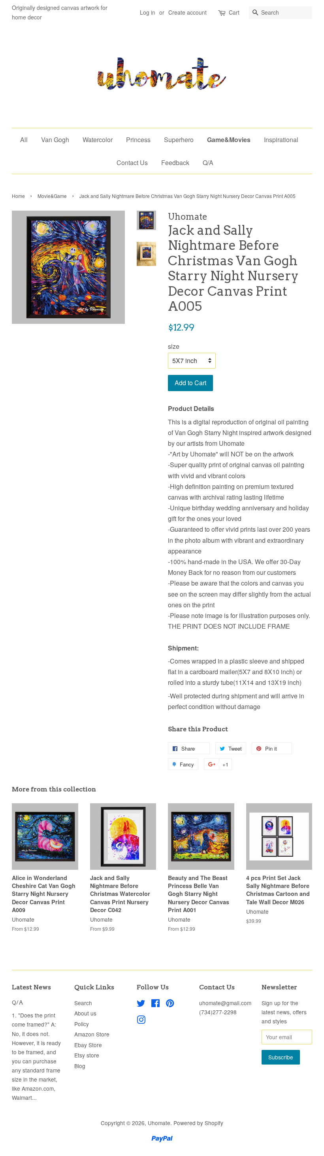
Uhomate (159, 1123)
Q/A (208, 162)
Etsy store (86, 1055)
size (173, 346)
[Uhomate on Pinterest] (170, 1004)
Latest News (31, 987)
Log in (147, 12)
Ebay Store (88, 1045)
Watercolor (98, 139)
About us (85, 1013)
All (24, 139)
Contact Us (132, 162)
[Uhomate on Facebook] (155, 1004)
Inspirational (281, 139)
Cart (234, 12)
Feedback (175, 162)
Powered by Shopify (198, 1123)
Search (83, 1003)
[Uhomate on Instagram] (141, 1021)
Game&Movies (229, 139)
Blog (79, 1066)
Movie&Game (52, 195)
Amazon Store (91, 1034)
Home (18, 195)
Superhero (179, 139)
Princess (138, 139)
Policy (81, 1024)
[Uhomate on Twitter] (141, 1004)
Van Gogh (55, 139)
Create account (187, 12)
